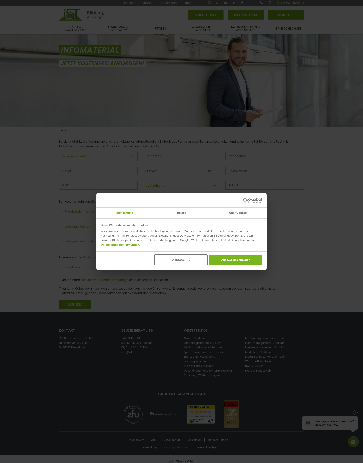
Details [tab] (181, 212)
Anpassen (178, 259)
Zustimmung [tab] (124, 212)
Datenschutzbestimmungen (120, 244)
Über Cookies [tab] (238, 212)
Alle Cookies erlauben (235, 259)
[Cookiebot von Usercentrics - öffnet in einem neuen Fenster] (245, 200)
